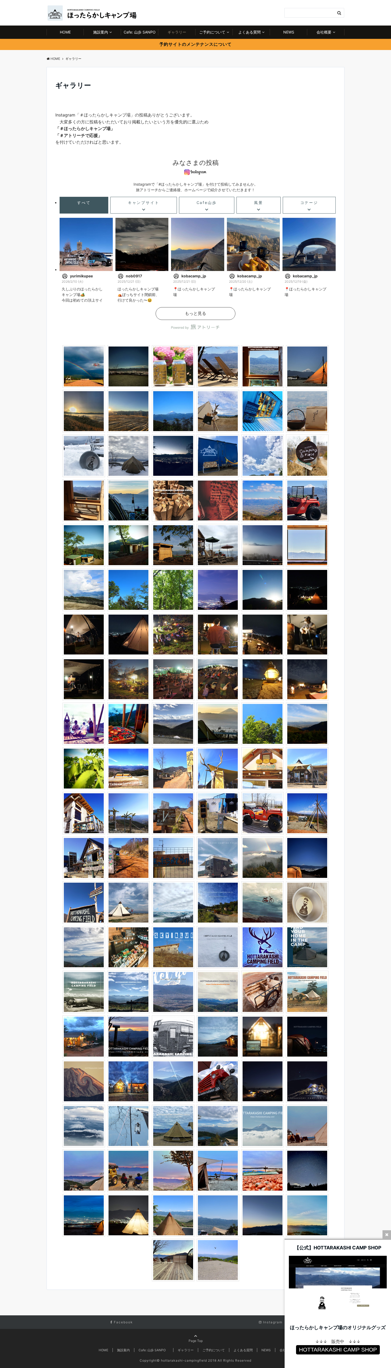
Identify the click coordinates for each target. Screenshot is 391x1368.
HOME (65, 32)
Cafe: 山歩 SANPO (141, 32)
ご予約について (212, 32)
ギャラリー (177, 32)
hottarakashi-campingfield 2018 (189, 1360)
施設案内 (100, 32)
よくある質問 (249, 32)
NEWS (288, 32)
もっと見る (195, 313)
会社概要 (324, 32)
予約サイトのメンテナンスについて (195, 44)
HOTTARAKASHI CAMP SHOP (337, 1349)
